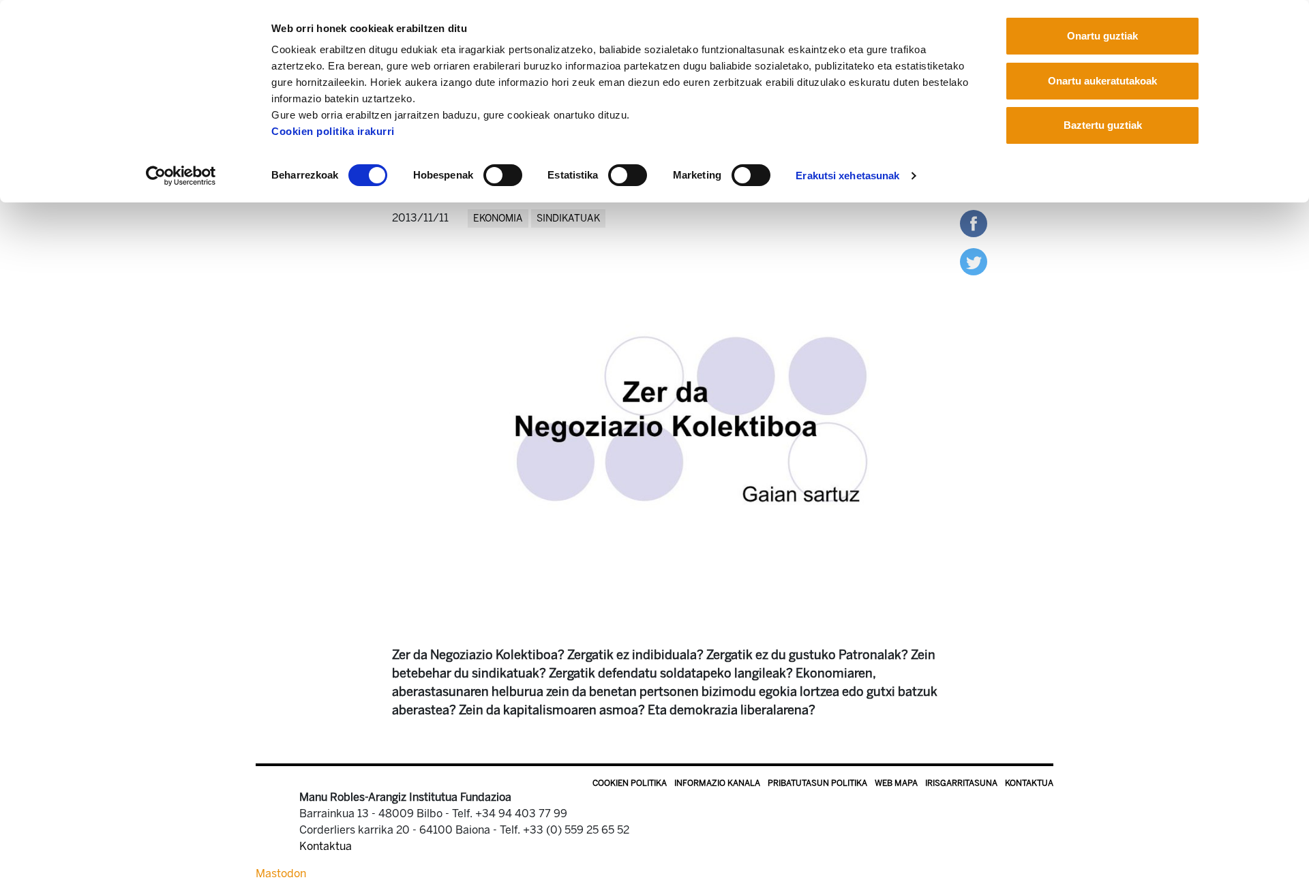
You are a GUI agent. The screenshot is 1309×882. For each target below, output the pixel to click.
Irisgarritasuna (961, 783)
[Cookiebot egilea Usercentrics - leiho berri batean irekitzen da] (181, 176)
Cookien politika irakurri (333, 131)
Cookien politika (629, 783)
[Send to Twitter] (973, 260)
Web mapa (896, 783)
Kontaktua (1029, 783)
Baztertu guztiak (1103, 125)
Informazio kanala (717, 783)
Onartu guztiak (1102, 36)
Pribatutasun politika (817, 783)
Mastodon (281, 873)
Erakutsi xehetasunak (847, 175)
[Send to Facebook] (973, 222)
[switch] (502, 175)
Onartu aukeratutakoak (1102, 81)
